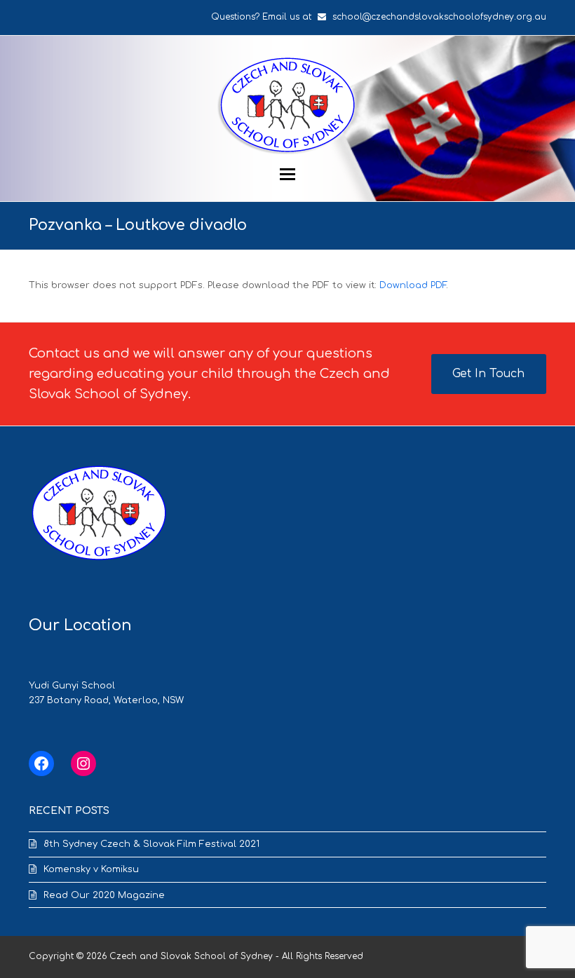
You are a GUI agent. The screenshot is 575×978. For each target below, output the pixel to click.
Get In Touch (488, 373)
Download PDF (412, 285)
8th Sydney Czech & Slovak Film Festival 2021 (151, 844)
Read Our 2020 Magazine (104, 895)
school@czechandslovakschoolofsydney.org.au (439, 17)
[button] (287, 174)
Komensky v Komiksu (91, 869)
